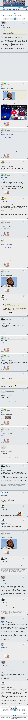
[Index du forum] (14, 3)
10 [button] (10, 19)
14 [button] (19, 19)
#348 (2, 451)
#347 (2, 433)
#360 (2, 687)
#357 (2, 622)
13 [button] (17, 19)
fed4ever (5, 83)
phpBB (19, 717)
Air (5, 91)
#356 (2, 603)
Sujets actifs (11, 11)
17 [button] (22, 19)
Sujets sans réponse (4, 11)
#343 (2, 360)
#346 (2, 414)
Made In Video (9, 717)
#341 (2, 323)
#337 (2, 226)
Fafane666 (6, 492)
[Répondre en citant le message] (24, 23)
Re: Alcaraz (4, 26)
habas (6, 318)
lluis (6, 22)
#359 (2, 666)
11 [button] (13, 19)
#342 (2, 342)
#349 (2, 470)
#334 (2, 166)
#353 (2, 537)
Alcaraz (14, 13)
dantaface (7, 390)
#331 (2, 27)
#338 (2, 244)
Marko (2, 373)
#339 (2, 275)
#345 (2, 395)
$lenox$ (5, 161)
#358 (2, 648)
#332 (2, 88)
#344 (2, 378)
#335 (2, 179)
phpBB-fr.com (16, 719)
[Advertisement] (14, 67)
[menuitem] (3, 7)
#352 (2, 524)
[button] (4, 19)
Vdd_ (5, 304)
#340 (2, 300)
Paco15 (6, 682)
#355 (2, 581)
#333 (2, 134)
